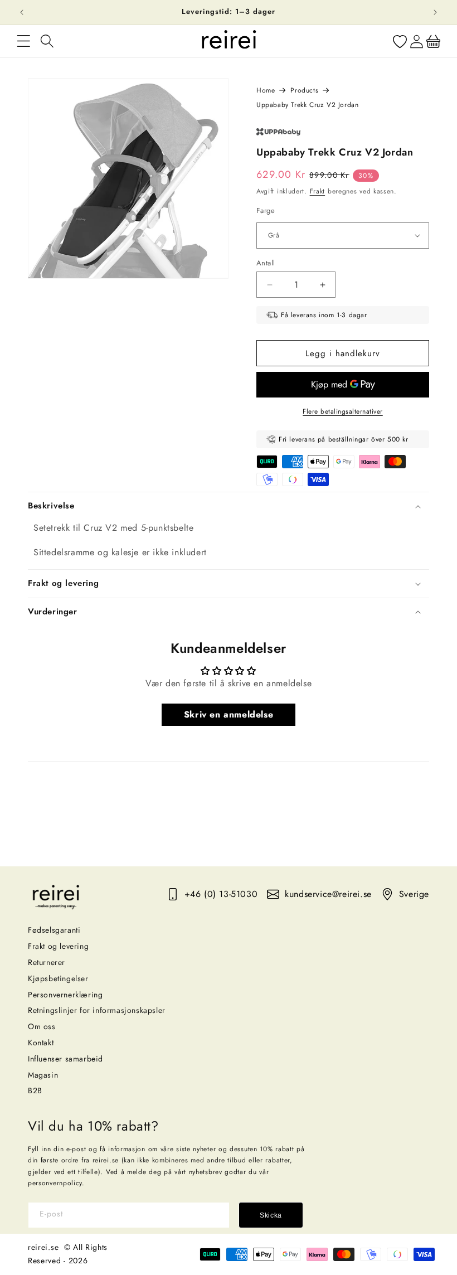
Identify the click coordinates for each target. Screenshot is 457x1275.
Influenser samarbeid (65, 1058)
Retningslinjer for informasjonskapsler (97, 1010)
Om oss (42, 1026)
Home (265, 90)
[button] (23, 41)
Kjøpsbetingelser (58, 978)
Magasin (43, 1074)
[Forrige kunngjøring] (21, 12)
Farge (265, 210)
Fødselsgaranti (54, 929)
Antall (265, 263)
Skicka (271, 1215)
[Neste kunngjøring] (435, 12)
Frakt (317, 191)
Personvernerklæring (65, 994)
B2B (35, 1090)
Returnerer (46, 962)
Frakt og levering (58, 946)
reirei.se (43, 1247)
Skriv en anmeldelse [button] (228, 714)
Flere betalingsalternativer (343, 411)
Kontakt (41, 1042)
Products (304, 90)
